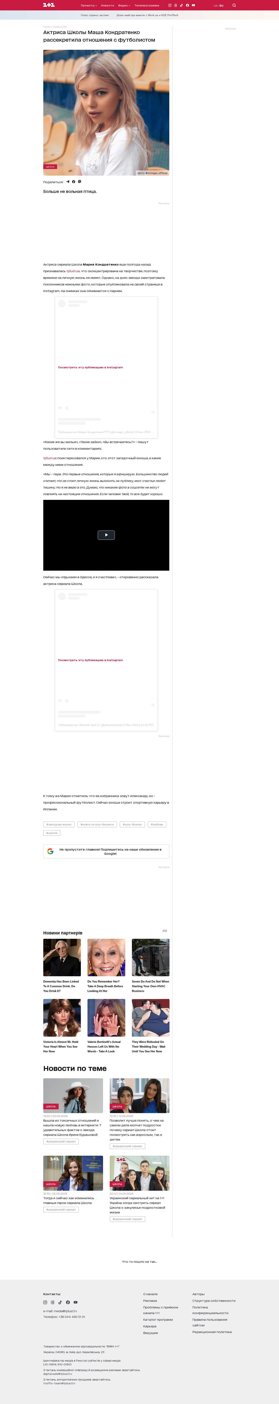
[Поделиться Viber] (79, 181)
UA (215, 5)
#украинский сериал (61, 1141)
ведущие (150, 1332)
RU (221, 5)
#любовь (157, 824)
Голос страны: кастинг (95, 15)
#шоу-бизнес (132, 824)
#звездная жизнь (59, 824)
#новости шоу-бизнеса (97, 824)
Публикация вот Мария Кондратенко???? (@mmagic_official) (95, 432)
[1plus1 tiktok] (60, 1302)
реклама (150, 1300)
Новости (107, 5)
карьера (149, 1326)
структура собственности (214, 1300)
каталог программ (158, 1319)
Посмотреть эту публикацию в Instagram (90, 367)
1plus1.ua (73, 271)
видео (123, 5)
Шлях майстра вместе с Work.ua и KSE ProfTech (147, 15)
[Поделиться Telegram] (67, 181)
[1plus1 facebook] (68, 1302)
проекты (88, 5)
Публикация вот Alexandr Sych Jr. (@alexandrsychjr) (91, 724)
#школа (51, 832)
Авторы (198, 1294)
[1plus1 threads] (53, 1302)
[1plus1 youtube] (75, 1302)
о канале (150, 1294)
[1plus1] (49, 5)
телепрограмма (146, 5)
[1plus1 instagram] (45, 1302)
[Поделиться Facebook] (73, 181)
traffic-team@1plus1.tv (59, 1383)
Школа (50, 166)
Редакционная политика (212, 1331)
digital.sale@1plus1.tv (57, 1373)
